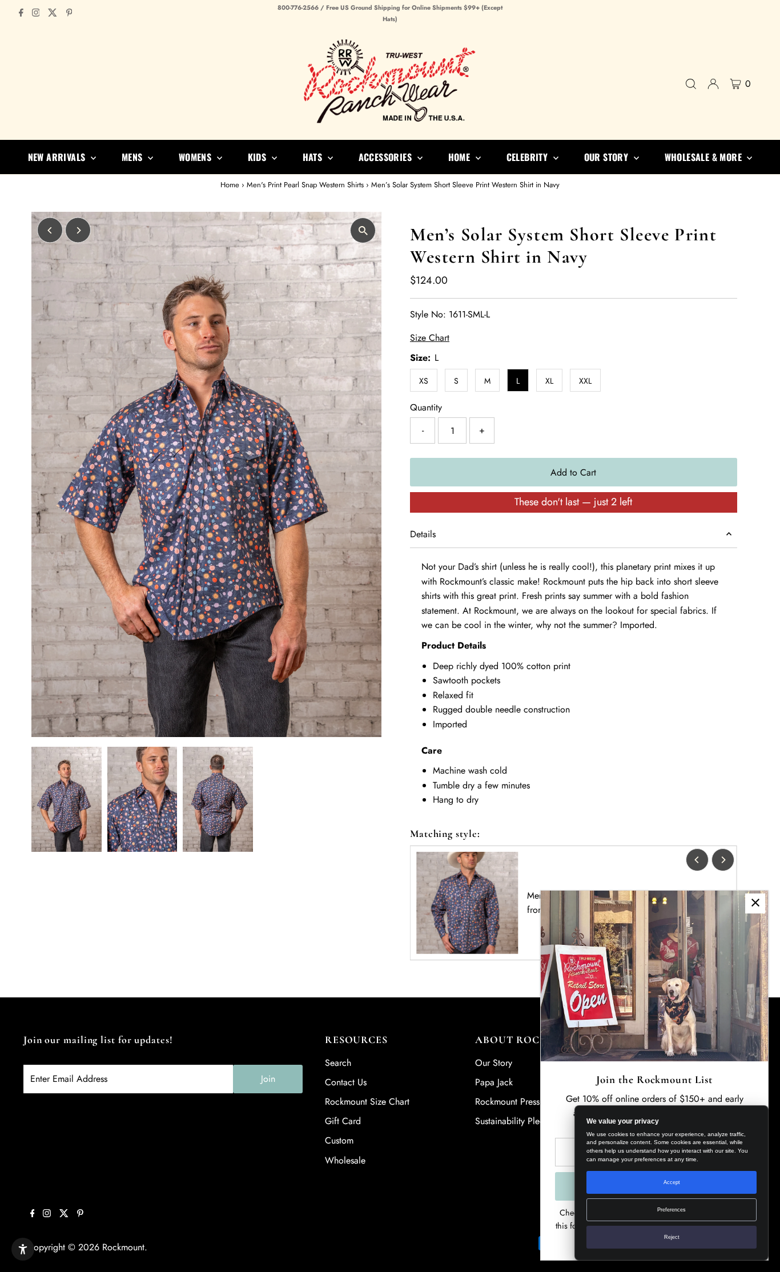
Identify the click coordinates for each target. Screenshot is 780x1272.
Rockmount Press (507, 1101)
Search (338, 1062)
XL (549, 381)
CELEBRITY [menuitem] (528, 157)
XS (423, 381)
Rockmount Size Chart (367, 1101)
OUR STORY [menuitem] (607, 157)
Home (229, 184)
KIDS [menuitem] (258, 157)
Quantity (426, 407)
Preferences (671, 1210)
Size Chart (429, 338)
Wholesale (345, 1160)
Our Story (493, 1062)
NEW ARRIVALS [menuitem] (58, 157)
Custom (339, 1140)
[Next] (78, 230)
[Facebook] (21, 13)
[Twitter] (52, 13)
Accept (672, 1182)
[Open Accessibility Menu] (22, 1249)
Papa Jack (494, 1082)
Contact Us (346, 1082)
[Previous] (50, 230)
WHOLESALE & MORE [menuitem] (705, 157)
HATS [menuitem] (314, 157)
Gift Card (343, 1121)
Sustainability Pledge (514, 1121)
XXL (585, 381)
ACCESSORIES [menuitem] (387, 157)
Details (423, 534)
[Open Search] (691, 84)
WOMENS (196, 157)
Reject (672, 1237)
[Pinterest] (69, 13)
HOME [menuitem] (460, 157)
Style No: (428, 314)
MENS (133, 157)
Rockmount (123, 1247)
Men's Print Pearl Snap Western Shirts (305, 184)
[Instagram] (36, 13)
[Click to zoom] (363, 230)
